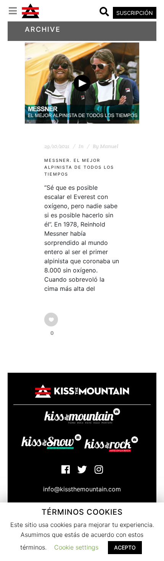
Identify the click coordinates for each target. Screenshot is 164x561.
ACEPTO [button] (125, 547)
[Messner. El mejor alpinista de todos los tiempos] (82, 83)
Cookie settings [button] (76, 547)
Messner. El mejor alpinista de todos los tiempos (79, 167)
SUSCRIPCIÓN (134, 13)
